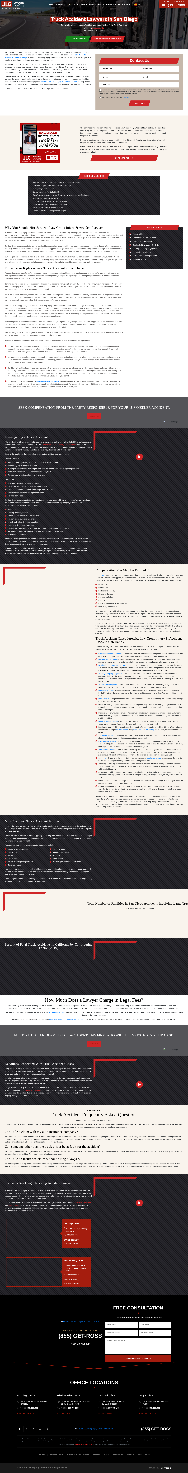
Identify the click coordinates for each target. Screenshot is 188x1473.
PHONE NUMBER (147, 1332)
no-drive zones (122, 730)
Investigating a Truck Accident (43, 189)
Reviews (81, 4)
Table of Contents (94, 175)
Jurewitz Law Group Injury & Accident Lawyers (59, 82)
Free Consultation (77, 39)
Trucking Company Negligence (145, 249)
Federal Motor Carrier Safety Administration (59, 445)
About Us (41, 1455)
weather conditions (153, 758)
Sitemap (130, 1455)
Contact (110, 4)
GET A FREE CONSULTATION (173, 2)
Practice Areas (56, 4)
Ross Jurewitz (98, 28)
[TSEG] (160, 1468)
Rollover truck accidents (107, 741)
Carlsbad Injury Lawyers (78, 1455)
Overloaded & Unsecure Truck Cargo (147, 245)
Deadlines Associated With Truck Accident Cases (50, 204)
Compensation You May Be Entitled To (46, 192)
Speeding (102, 758)
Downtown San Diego (82, 1203)
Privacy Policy (125, 97)
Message (106, 84)
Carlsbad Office (106, 1395)
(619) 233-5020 (72, 1235)
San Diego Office (26, 1395)
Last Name (148, 69)
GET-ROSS (156, 1429)
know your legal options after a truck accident (67, 1019)
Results (92, 4)
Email (146, 77)
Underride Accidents (140, 259)
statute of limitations (33, 1090)
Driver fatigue (103, 699)
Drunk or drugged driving (108, 721)
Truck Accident (138, 234)
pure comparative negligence (47, 381)
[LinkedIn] (47, 1429)
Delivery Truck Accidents (142, 241)
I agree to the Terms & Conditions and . (116, 97)
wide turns (137, 730)
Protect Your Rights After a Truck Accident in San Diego (52, 186)
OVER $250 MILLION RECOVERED (107, 39)
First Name (108, 69)
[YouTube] (40, 1429)
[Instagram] (33, 1429)
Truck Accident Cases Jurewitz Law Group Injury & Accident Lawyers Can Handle (61, 195)
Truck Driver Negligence (142, 252)
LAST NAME (145, 1324)
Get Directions (71, 1244)
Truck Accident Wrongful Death (145, 256)
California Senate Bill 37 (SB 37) (84, 1444)
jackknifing (150, 730)
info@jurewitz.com (80, 1343)
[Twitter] (26, 1429)
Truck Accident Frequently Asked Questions (48, 207)
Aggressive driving (105, 735)
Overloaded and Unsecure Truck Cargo (114, 665)
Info (100, 4)
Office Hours (70, 1240)
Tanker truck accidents (107, 750)
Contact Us (94, 416)
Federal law (100, 575)
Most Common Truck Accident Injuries (46, 198)
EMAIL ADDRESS (113, 1332)
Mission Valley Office (68, 1395)
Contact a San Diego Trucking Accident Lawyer (49, 211)
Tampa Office (146, 1395)
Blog (106, 1455)
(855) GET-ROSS (173, 5)
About (70, 4)
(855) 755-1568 (32, 1408)
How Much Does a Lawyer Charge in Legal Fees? (50, 201)
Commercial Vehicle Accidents (144, 238)
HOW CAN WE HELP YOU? (116, 1340)
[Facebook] (19, 1429)
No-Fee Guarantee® (57, 1012)
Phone (105, 77)
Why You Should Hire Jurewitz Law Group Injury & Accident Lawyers (56, 182)
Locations (123, 4)
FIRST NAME (112, 1324)
